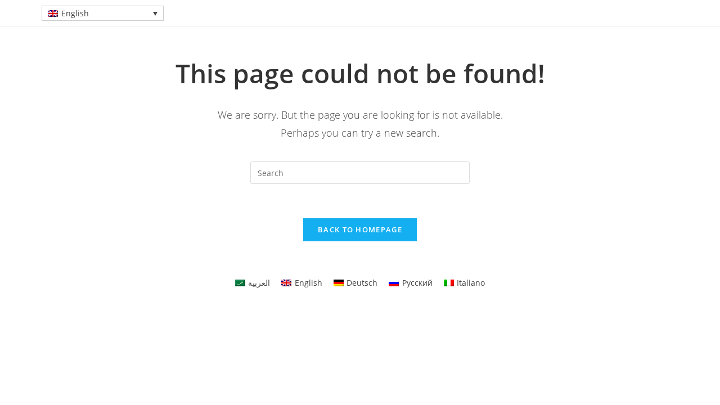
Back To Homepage (360, 229)
